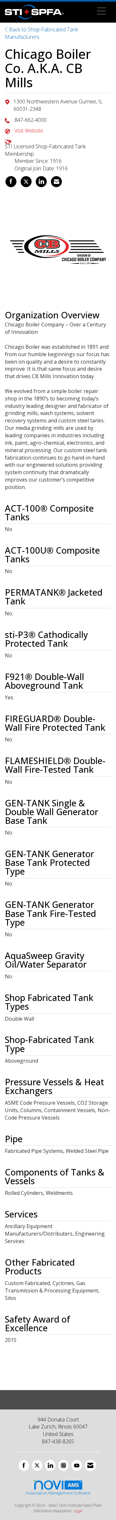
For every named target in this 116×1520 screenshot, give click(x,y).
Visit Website (29, 130)
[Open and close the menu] (86, 11)
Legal (77, 1511)
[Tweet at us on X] (37, 1465)
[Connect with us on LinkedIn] (50, 1465)
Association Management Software (58, 1493)
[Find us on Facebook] (24, 1465)
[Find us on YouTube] (77, 1465)
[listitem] (11, 181)
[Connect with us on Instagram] (63, 1465)
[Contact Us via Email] (90, 1465)
